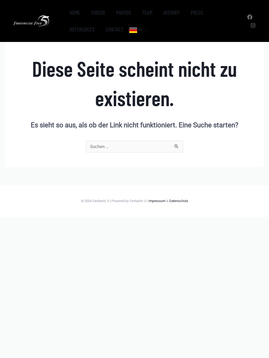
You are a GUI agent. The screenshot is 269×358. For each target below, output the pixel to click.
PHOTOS (123, 12)
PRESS (197, 12)
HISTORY (171, 12)
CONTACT (114, 29)
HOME (75, 12)
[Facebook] (249, 17)
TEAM (147, 12)
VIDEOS (98, 12)
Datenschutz (178, 201)
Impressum (156, 201)
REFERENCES (82, 29)
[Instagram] (253, 25)
